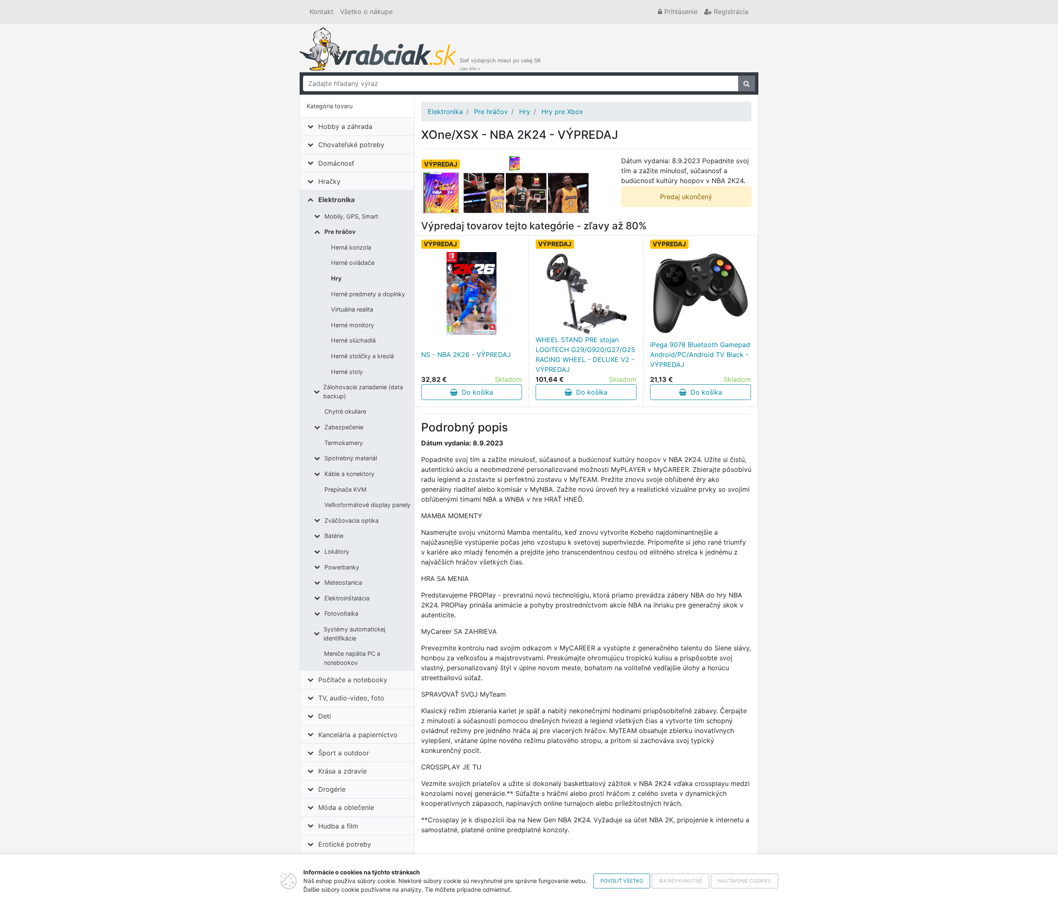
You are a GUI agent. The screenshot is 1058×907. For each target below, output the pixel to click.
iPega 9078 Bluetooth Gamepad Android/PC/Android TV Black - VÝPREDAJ (700, 354)
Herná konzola (351, 247)
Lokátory (336, 551)
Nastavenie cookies (744, 881)
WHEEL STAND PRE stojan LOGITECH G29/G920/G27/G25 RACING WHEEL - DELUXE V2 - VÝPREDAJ (585, 355)
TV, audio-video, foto (351, 698)
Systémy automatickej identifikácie (354, 634)
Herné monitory (352, 325)
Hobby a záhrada (345, 126)
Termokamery (343, 442)
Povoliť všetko (621, 881)
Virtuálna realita (352, 309)
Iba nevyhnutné (680, 881)
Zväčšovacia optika (351, 520)
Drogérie (332, 789)
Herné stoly (347, 371)
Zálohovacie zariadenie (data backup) (363, 391)
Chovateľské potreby (351, 144)
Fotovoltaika (341, 613)
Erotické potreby (344, 844)
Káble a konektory (349, 473)
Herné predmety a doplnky (368, 294)
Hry (336, 278)
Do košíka (475, 392)
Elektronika (336, 199)
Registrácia (730, 11)
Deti (324, 716)
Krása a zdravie (342, 771)
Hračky (329, 181)
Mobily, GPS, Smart (351, 216)
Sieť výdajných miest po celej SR (500, 64)
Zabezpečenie (343, 427)
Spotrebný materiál (350, 458)
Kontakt (322, 11)
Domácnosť (336, 163)
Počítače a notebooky (352, 680)
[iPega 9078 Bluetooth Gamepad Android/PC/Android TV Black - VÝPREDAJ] (700, 293)
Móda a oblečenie (346, 807)
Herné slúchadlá (353, 340)
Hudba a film (338, 826)
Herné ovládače (352, 262)
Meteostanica (343, 582)
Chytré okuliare (345, 411)
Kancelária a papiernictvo (358, 735)
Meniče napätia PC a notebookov (352, 658)
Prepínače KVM (345, 489)
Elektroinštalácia (346, 598)
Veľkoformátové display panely (367, 504)
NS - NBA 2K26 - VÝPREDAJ (466, 354)
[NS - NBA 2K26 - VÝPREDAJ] (471, 293)
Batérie (333, 535)
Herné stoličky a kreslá (362, 355)
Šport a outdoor (343, 753)
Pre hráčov (339, 231)
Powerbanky (341, 567)
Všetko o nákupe (366, 11)
